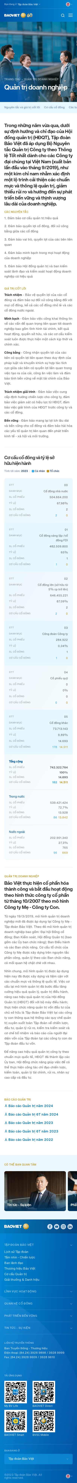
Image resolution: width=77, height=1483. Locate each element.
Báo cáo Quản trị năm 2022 (30, 1140)
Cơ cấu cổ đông (54, 107)
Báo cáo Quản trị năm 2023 (30, 1123)
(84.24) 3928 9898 (32, 1352)
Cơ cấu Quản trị (15, 1274)
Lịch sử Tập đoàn (16, 1252)
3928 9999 (56, 1352)
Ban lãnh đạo (13, 1263)
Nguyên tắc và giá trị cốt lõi (22, 107)
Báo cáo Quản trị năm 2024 (30, 1106)
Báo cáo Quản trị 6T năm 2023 (33, 1131)
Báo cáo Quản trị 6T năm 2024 (33, 1114)
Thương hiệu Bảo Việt (19, 1268)
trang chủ (12, 79)
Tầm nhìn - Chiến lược (19, 1257)
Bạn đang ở (10, 4)
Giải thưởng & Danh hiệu (21, 1279)
